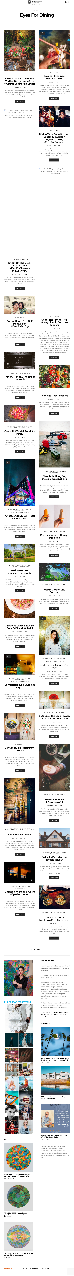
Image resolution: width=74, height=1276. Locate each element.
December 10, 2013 (52, 805)
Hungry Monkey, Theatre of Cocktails (20, 378)
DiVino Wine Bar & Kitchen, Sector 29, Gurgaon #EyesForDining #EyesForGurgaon (54, 138)
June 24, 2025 (7, 1257)
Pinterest (50, 1014)
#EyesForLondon (20, 888)
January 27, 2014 (51, 671)
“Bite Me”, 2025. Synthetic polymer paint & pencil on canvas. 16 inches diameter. (17, 1215)
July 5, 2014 (17, 437)
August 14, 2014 (17, 383)
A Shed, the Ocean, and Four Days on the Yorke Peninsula (54, 1098)
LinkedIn (44, 1017)
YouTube (44, 1014)
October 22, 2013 (51, 863)
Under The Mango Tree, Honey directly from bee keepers (54, 322)
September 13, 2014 (17, 330)
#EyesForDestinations (13, 426)
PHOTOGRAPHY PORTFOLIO (18, 1002)
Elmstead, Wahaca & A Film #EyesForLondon (19, 893)
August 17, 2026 (45, 1101)
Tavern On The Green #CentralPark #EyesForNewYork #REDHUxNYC (19, 267)
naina (25, 87)
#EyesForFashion (27, 426)
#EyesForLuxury (25, 622)
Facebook (64, 1012)
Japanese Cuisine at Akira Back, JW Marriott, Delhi (19, 627)
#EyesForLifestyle (19, 75)
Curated (20, 831)
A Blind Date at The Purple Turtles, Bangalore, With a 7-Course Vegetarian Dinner (19, 81)
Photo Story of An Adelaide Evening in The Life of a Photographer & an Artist (55, 1059)
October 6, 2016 (52, 145)
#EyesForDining (13, 258)
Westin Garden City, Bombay (54, 591)
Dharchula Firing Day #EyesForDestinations (54, 477)
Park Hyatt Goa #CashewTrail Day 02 (19, 571)
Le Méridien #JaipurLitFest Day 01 (20, 686)
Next (39, 950)
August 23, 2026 (45, 1062)
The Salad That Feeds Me (54, 395)
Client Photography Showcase (20, 512)
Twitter (50, 1012)
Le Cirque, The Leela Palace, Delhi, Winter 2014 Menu (54, 717)
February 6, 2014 (17, 631)
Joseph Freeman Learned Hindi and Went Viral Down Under (54, 1136)
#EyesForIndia (14, 427)
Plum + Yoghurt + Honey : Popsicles (54, 536)
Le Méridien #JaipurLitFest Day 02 (54, 666)
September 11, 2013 (17, 898)
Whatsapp (45, 1269)
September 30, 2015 (17, 274)
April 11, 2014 (51, 595)
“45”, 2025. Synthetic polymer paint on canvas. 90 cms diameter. (18, 1254)
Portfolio (8, 1269)
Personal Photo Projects (20, 259)
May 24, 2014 (51, 541)
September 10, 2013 (52, 923)
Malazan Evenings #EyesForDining (54, 77)
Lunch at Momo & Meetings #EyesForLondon (54, 918)
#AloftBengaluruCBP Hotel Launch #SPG (20, 517)
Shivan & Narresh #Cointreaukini (54, 801)
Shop (17, 1269)
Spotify (56, 1014)
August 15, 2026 (45, 1139)
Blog (25, 1269)
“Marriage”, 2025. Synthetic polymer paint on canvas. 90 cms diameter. (17, 1175)
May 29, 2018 (51, 82)
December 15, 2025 (9, 1178)
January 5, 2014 (52, 722)
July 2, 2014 (52, 482)
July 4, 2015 (52, 328)
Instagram (57, 1012)
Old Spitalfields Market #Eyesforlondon (54, 858)
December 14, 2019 (17, 87)
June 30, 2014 (17, 522)
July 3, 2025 (7, 1219)
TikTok (61, 1014)
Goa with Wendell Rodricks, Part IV (19, 432)
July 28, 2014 (51, 399)
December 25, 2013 (17, 754)
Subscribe (34, 1269)
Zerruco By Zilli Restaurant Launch (19, 749)
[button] (18, 1018)
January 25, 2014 (17, 691)
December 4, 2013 (17, 838)
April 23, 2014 (17, 576)
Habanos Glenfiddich (19, 834)
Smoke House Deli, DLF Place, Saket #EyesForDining (19, 324)
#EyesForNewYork (24, 258)
